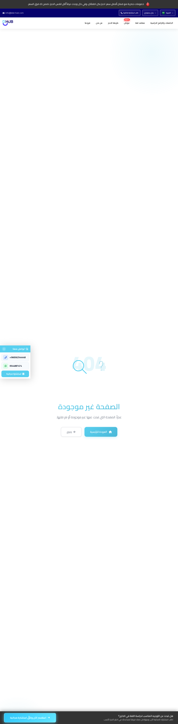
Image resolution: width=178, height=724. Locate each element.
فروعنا (87, 23)
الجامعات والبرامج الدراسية (161, 23)
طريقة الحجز (113, 23)
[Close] (4, 349)
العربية (168, 12)
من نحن (99, 23)
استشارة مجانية (13, 374)
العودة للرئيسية (98, 431)
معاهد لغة (140, 23)
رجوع (69, 431)
